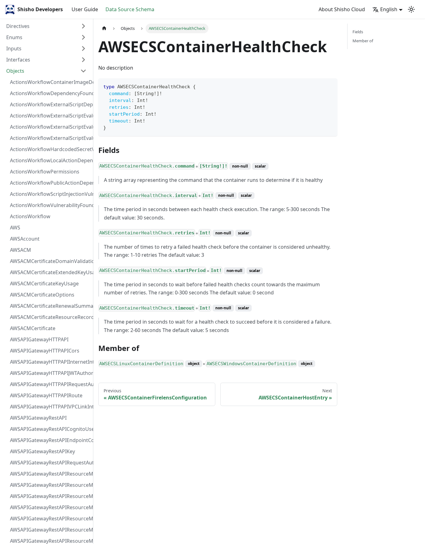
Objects (15, 70)
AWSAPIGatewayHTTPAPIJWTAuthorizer (50, 373)
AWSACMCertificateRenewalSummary (50, 305)
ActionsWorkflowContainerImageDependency (50, 82)
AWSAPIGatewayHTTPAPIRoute (46, 395)
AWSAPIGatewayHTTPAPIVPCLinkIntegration (50, 406)
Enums (14, 37)
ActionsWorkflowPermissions (44, 171)
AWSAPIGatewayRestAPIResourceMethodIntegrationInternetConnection (50, 473)
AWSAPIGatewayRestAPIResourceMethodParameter (50, 529)
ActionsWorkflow (30, 216)
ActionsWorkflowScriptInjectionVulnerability (50, 194)
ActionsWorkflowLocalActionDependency (50, 160)
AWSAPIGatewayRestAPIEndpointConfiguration (50, 440)
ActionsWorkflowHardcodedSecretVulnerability (50, 149)
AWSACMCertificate (32, 328)
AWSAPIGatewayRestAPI (38, 417)
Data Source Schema (129, 9)
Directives (18, 26)
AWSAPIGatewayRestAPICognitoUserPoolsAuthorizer (50, 429)
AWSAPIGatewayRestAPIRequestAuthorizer (50, 462)
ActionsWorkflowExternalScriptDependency (50, 104)
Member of (363, 41)
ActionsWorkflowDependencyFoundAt (50, 93)
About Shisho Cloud (342, 9)
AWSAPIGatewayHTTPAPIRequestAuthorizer (50, 384)
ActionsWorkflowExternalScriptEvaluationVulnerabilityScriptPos (50, 126)
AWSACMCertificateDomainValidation (50, 261)
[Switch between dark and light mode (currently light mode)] (411, 9)
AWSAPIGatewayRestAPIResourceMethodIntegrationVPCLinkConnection (50, 518)
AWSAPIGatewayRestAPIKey (42, 451)
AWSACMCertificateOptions (42, 294)
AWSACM (20, 250)
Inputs (13, 48)
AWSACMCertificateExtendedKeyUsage (50, 272)
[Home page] (104, 28)
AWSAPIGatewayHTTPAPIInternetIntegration (50, 361)
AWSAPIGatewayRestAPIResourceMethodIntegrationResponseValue (50, 485)
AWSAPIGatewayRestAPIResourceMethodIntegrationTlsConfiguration (50, 507)
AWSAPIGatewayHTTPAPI (39, 339)
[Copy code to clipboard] (330, 86)
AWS (15, 227)
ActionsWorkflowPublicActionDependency (50, 182)
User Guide (85, 9)
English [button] (388, 9)
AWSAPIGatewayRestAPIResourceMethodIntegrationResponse (50, 496)
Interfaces (18, 59)
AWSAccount (25, 238)
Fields (358, 32)
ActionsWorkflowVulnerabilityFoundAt (50, 205)
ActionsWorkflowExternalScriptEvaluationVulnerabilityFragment (50, 115)
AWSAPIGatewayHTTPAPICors (44, 350)
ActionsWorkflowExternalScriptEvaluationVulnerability (50, 138)
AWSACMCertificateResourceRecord (50, 317)
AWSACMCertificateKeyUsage (44, 283)
